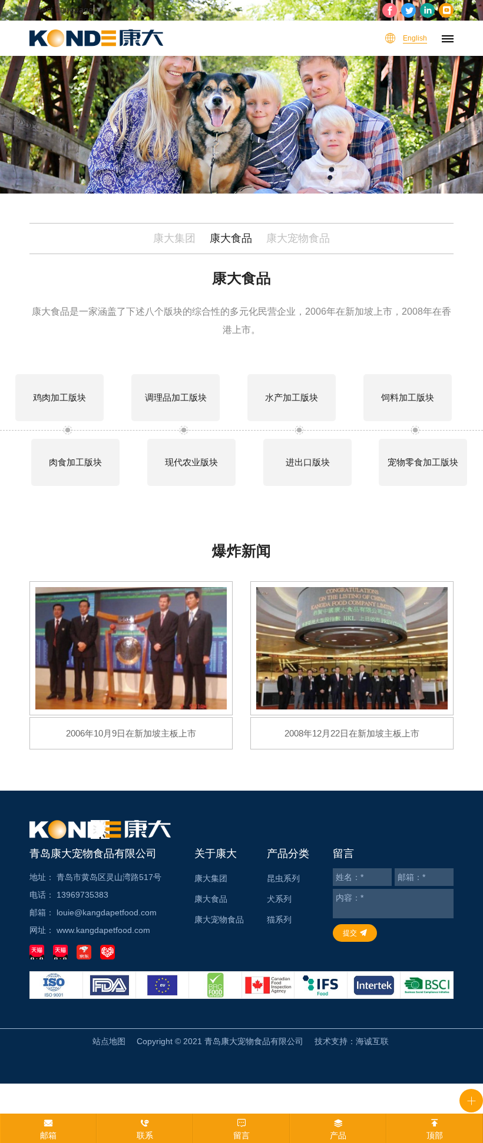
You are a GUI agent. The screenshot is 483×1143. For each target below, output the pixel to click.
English (415, 38)
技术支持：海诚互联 (352, 1041)
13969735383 (82, 894)
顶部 (434, 1135)
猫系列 (279, 919)
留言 (241, 1135)
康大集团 (174, 238)
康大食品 (231, 238)
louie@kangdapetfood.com (107, 912)
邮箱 (48, 1135)
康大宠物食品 (298, 238)
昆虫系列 (283, 878)
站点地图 (108, 1041)
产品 (338, 1135)
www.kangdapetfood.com (103, 930)
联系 (145, 1135)
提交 (350, 933)
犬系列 (279, 899)
